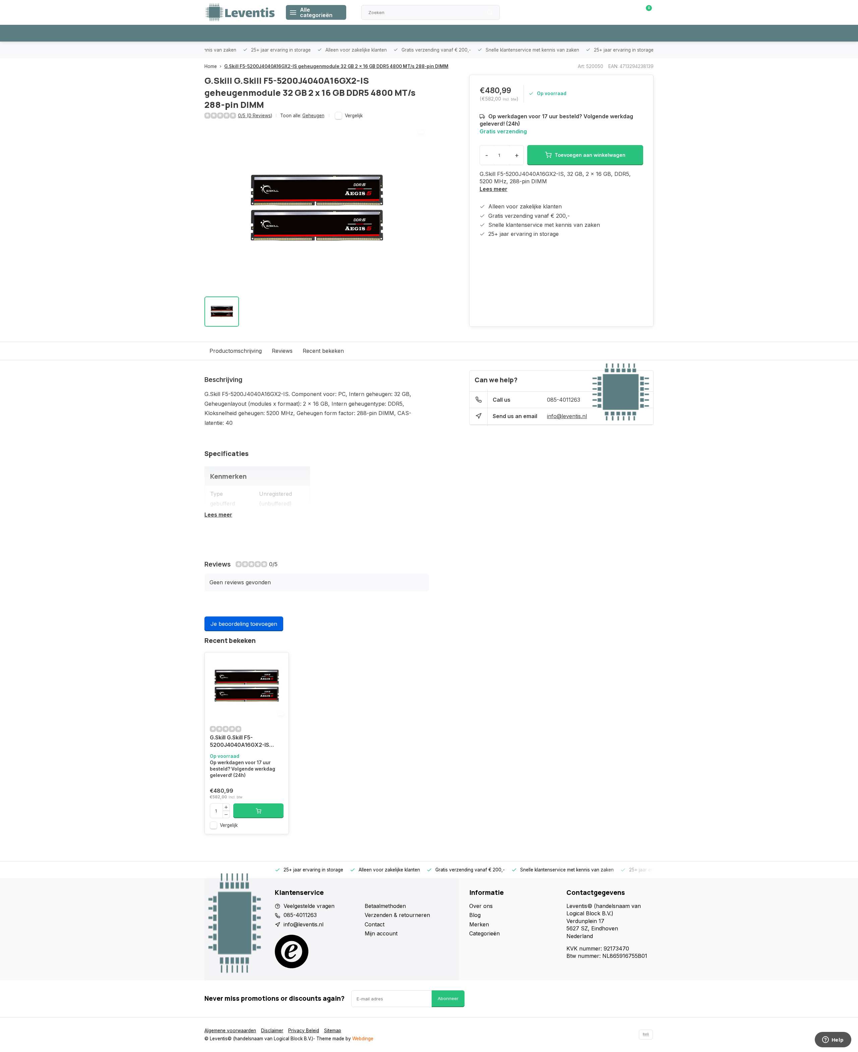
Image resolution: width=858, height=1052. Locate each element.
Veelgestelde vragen (309, 906)
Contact (374, 924)
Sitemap (332, 1030)
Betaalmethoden (385, 906)
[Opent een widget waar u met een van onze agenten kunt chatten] (832, 1040)
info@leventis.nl (567, 416)
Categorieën (484, 933)
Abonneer (448, 998)
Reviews (282, 350)
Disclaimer (272, 1030)
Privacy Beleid (303, 1030)
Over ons (481, 906)
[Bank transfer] (646, 1035)
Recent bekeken (323, 350)
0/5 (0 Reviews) (255, 115)
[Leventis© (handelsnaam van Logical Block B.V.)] (240, 12)
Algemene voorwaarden (230, 1030)
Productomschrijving (235, 350)
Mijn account (381, 933)
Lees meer (493, 189)
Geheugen (313, 115)
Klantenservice (577, 12)
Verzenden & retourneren (397, 915)
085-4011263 (563, 399)
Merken (479, 924)
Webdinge (362, 1038)
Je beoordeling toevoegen (243, 623)
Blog (475, 915)
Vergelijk (354, 115)
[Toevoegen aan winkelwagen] (258, 810)
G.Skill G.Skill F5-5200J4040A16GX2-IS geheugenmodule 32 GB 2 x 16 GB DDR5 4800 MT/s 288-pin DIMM (246, 742)
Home (210, 66)
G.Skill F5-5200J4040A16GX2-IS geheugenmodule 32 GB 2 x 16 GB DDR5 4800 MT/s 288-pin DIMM (336, 66)
